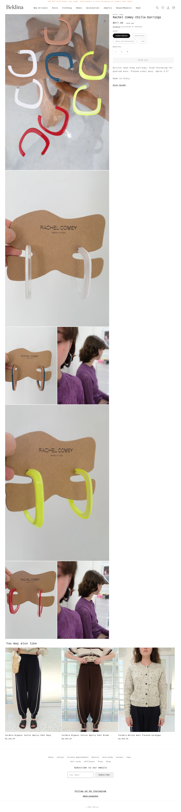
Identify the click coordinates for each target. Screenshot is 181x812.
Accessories (92, 8)
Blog (108, 762)
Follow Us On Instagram (90, 791)
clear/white (121, 36)
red (143, 41)
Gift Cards (75, 762)
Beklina (96, 807)
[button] (157, 7)
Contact (60, 757)
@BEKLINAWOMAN (90, 796)
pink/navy (140, 36)
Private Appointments (78, 757)
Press (100, 762)
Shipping (116, 27)
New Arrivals (41, 8)
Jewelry (108, 8)
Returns (95, 757)
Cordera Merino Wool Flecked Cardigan (139, 735)
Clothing (67, 8)
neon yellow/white (124, 41)
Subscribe (104, 775)
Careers (119, 757)
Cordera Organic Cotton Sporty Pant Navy (28, 735)
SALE (138, 8)
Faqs (129, 757)
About (51, 757)
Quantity (117, 47)
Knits (55, 8)
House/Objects (124, 8)
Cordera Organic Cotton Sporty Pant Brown (85, 735)
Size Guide (119, 85)
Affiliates (89, 762)
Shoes (79, 8)
